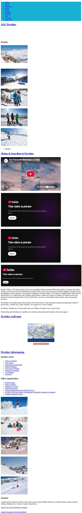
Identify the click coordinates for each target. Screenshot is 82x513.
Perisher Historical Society (14, 394)
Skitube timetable (11, 367)
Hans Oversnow (10, 384)
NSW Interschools (11, 388)
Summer (8, 18)
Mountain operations (12, 370)
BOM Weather (10, 383)
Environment (9, 372)
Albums (7, 14)
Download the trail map (41, 344)
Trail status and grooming (13, 365)
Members (8, 6)
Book (7, 8)
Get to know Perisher (12, 369)
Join (6, 16)
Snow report (9, 363)
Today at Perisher (11, 361)
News (7, 4)
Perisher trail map (11, 316)
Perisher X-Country (11, 386)
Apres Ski (8, 374)
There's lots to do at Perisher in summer (14, 507)
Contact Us (9, 20)
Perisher (8, 12)
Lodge (7, 10)
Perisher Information (12, 352)
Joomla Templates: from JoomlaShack (13, 512)
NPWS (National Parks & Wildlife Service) (19, 390)
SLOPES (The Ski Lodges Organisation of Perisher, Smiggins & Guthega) (30, 392)
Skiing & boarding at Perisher (17, 153)
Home (7, 3)
